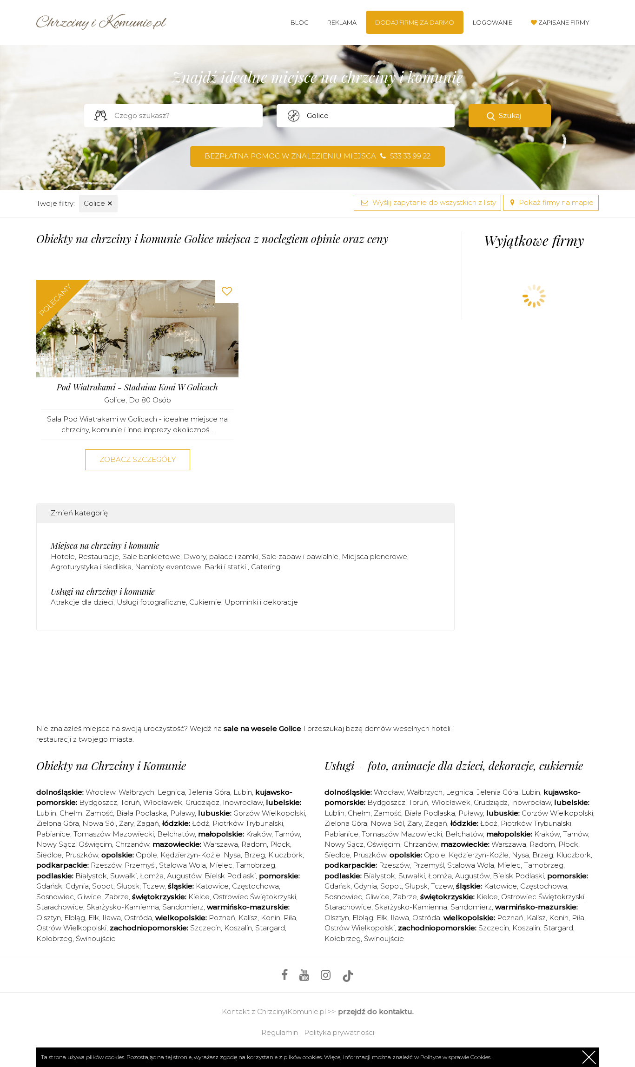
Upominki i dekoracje (261, 602)
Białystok (91, 875)
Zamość (99, 813)
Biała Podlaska (141, 813)
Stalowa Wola (182, 865)
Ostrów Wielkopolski (71, 927)
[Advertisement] (245, 675)
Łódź (200, 823)
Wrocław (100, 792)
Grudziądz (202, 802)
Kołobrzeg (54, 938)
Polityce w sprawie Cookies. (455, 1057)
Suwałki (123, 875)
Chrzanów (132, 844)
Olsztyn (48, 917)
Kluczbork (285, 854)
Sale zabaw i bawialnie (300, 556)
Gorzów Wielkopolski (269, 813)
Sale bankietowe (151, 556)
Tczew (154, 886)
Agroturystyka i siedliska (91, 566)
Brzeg (254, 854)
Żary (126, 823)
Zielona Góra (57, 823)
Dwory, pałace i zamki (221, 556)
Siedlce (49, 854)
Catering (265, 566)
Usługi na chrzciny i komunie (103, 591)
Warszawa (220, 844)
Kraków (258, 834)
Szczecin (205, 927)
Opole (146, 854)
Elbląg (74, 917)
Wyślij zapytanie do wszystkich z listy (433, 202)
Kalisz (248, 917)
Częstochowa (255, 886)
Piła (290, 917)
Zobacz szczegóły (137, 459)
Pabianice (53, 834)
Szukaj (510, 115)
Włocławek (162, 802)
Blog (300, 22)
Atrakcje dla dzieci (82, 602)
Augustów (184, 875)
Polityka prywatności (339, 1032)
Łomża (152, 875)
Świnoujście (96, 938)
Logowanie (492, 22)
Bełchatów (176, 834)
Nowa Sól (99, 823)
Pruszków (81, 854)
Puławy (182, 813)
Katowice (212, 886)
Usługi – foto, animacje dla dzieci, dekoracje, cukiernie (453, 765)
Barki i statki (226, 566)
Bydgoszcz (98, 802)
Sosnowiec (55, 896)
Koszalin (238, 927)
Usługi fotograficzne (151, 602)
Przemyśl (140, 865)
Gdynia (77, 886)
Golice (98, 203)
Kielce (199, 896)
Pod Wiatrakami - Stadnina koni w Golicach (137, 387)
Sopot (102, 886)
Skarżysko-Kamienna (122, 906)
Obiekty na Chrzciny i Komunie (111, 765)
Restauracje (98, 556)
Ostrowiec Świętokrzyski (254, 896)
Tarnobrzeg (255, 865)
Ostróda (138, 917)
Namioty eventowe (168, 566)
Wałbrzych (136, 792)
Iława (111, 917)
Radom (254, 844)
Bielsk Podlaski (230, 875)
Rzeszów (106, 865)
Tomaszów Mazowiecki (113, 834)
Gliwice (89, 896)
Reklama (342, 22)
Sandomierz (183, 906)
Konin (270, 917)
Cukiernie (205, 602)
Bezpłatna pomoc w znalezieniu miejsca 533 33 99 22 (317, 155)
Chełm (71, 813)
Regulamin (279, 1032)
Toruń (130, 802)
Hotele (63, 556)
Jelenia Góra (209, 792)
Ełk (93, 917)
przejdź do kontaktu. (376, 1011)
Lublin (46, 813)
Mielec (220, 865)
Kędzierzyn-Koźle (190, 854)
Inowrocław (243, 802)
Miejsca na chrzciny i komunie (105, 545)
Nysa (232, 854)
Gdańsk (49, 886)
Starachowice (59, 906)
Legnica (171, 792)
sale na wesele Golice (262, 728)
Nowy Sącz (55, 844)
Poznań (222, 917)
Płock (280, 844)
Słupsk (128, 886)
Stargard (270, 927)
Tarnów (287, 834)
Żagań (148, 823)
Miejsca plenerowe (374, 556)
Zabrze (117, 896)
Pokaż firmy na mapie (555, 202)
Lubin (242, 792)
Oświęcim (95, 844)
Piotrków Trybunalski (247, 823)
